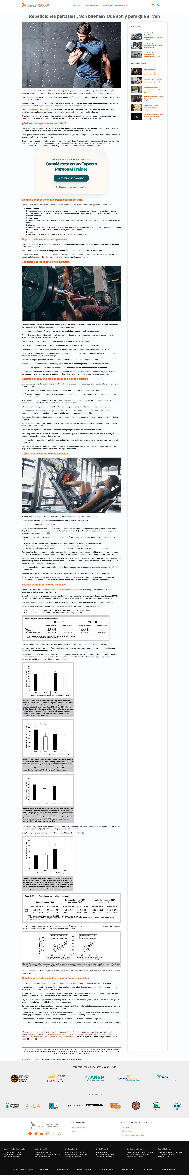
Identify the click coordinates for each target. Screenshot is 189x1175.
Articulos (107, 5)
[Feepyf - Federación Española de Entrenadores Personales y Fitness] (57, 1078)
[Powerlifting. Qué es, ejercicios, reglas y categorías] (136, 107)
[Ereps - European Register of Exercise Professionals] (168, 1078)
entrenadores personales (39, 110)
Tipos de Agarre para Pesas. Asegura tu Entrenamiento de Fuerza (153, 99)
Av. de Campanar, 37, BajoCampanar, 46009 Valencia (12, 1153)
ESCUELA (125, 1127)
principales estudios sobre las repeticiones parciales (61, 590)
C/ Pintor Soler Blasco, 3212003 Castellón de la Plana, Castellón (47, 1153)
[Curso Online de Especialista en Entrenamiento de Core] (136, 54)
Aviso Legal (148, 1169)
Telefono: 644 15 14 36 (42, 1156)
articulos (36, 1059)
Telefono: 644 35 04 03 (73, 1156)
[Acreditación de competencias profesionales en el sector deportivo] (136, 71)
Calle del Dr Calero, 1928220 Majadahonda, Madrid (105, 1153)
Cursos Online (92, 5)
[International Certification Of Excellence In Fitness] (20, 1078)
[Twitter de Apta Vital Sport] (36, 1134)
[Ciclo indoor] (115, 1106)
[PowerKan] (94, 1106)
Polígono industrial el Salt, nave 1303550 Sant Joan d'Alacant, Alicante (77, 1153)
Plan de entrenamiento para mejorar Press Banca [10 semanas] (153, 117)
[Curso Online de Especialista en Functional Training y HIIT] (136, 45)
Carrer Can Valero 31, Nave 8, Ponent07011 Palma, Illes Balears (170, 1153)
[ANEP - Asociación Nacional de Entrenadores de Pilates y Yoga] (94, 1078)
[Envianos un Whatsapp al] (59, 1134)
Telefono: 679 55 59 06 (135, 1156)
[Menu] (152, 5)
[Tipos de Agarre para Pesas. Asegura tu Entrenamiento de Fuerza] (136, 98)
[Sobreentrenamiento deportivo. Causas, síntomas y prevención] (136, 89)
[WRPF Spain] (135, 1105)
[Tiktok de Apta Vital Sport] (53, 1134)
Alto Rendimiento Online (71, 178)
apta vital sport (27, 1059)
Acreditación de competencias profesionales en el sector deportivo (154, 72)
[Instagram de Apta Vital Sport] (48, 1134)
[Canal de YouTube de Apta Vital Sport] (42, 1134)
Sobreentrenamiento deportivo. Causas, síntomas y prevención (154, 90)
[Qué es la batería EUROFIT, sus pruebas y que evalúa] (136, 80)
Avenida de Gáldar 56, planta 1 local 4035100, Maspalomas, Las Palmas (140, 1153)
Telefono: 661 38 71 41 (165, 1156)
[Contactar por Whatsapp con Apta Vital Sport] (158, 5)
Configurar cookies (128, 1169)
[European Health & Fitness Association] (131, 1078)
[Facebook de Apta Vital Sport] (30, 1134)
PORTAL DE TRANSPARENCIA (133, 1135)
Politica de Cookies (107, 1169)
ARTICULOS (76, 1131)
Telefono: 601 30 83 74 (11, 1156)
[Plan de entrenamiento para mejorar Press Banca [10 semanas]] (136, 116)
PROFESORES (127, 1131)
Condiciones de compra (168, 1169)
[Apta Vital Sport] (35, 5)
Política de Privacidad (84, 1169)
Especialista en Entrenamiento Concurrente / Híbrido (153, 37)
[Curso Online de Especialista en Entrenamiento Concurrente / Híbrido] (136, 36)
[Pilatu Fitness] (74, 1106)
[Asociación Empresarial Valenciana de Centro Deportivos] (12, 1106)
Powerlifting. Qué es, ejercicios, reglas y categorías (151, 108)
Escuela (76, 5)
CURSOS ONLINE (78, 1127)
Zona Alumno (121, 5)
